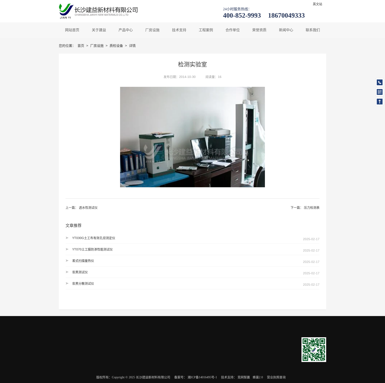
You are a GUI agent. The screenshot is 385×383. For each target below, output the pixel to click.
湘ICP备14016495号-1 (202, 377)
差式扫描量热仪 (83, 260)
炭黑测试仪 (80, 272)
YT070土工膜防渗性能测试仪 (92, 249)
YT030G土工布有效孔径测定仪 (93, 238)
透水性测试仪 (88, 207)
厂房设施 (97, 46)
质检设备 (117, 46)
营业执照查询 (276, 377)
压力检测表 (311, 207)
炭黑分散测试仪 (83, 283)
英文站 (317, 4)
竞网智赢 (244, 377)
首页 (81, 46)
